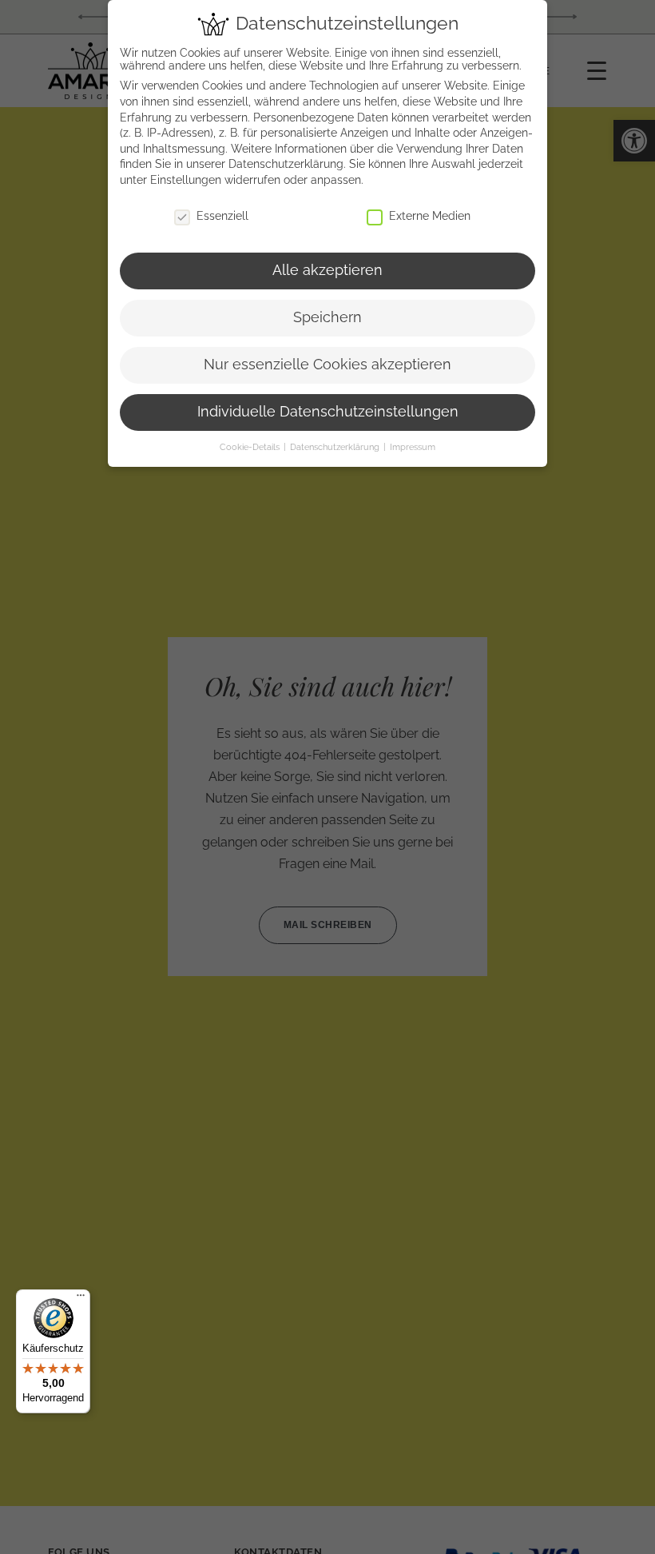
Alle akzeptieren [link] (327, 270)
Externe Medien (429, 215)
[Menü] (80, 1299)
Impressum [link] (412, 447)
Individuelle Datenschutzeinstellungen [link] (327, 412)
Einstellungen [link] (185, 179)
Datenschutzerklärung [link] (285, 163)
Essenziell (222, 215)
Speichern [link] (327, 317)
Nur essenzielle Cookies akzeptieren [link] (327, 365)
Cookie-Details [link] (251, 447)
